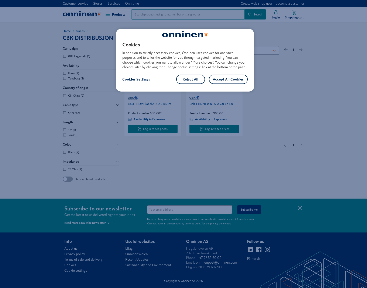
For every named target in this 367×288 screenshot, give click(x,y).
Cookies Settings (136, 79)
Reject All (190, 79)
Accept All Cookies (228, 79)
